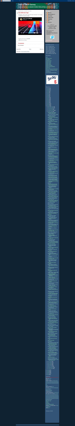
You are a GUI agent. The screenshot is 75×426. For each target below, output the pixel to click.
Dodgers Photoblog (49, 65)
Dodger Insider (48, 63)
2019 (48, 96)
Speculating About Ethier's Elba (52, 147)
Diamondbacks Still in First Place (52, 297)
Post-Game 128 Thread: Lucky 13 (53, 209)
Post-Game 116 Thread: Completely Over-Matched (53, 349)
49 (52, 398)
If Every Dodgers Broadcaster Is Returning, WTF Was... (53, 126)
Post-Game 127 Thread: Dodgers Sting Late (52, 216)
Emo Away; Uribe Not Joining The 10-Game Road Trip (53, 293)
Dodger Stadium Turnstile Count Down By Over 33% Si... (53, 265)
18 (54, 381)
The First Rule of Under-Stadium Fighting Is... (52, 193)
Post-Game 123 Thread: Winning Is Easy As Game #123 (53, 254)
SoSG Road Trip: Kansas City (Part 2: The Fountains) (53, 220)
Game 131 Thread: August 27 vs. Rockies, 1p (53, 165)
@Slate (47, 401)
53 (56, 398)
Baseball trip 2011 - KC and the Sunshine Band (53, 189)
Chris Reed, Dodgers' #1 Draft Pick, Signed (53, 326)
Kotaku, (21, 14)
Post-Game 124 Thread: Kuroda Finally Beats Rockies (52, 245)
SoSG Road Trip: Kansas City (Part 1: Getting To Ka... (53, 224)
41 (56, 397)
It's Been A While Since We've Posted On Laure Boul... (53, 321)
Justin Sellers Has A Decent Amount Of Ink (52, 307)
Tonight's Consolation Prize (52, 358)
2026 (48, 88)
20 (56, 381)
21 (57, 381)
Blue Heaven (48, 59)
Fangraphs (47, 403)
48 (51, 398)
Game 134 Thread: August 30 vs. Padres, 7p (53, 130)
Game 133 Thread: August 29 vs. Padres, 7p (53, 145)
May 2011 (50, 363)
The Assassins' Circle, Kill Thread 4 (52, 256)
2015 (48, 101)
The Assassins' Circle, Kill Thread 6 (52, 226)
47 (50, 398)
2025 (48, 89)
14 (50, 381)
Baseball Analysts (49, 399)
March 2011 (50, 366)
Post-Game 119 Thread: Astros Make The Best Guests (53, 302)
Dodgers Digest (48, 61)
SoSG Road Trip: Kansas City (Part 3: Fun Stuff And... (53, 213)
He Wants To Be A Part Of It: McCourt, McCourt (53, 277)
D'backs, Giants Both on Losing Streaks (52, 233)
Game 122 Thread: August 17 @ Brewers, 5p (53, 267)
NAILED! (49, 182)
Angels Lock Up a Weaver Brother (52, 228)
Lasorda (50, 27)
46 (49, 398)
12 (48, 381)
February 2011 (50, 367)
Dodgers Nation (48, 64)
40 (55, 397)
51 (54, 398)
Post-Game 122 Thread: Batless (52, 263)
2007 (48, 373)
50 (53, 398)
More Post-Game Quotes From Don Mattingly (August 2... (53, 132)
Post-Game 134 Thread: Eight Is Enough (53, 128)
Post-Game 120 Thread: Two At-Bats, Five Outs (53, 285)
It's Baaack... (50, 341)
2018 (48, 97)
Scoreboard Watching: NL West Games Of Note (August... (52, 186)
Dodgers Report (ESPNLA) (50, 66)
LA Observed (48, 406)
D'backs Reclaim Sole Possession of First (51, 335)
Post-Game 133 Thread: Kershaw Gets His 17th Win (53, 141)
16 (52, 381)
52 (55, 398)
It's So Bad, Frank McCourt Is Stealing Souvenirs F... (53, 347)
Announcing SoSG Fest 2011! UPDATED (53, 181)
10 (46, 381)
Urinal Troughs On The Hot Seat (52, 338)
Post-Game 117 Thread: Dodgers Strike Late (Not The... (52, 318)
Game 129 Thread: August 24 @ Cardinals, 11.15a (53, 205)
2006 (48, 374)
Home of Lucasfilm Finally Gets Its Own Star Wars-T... (53, 352)
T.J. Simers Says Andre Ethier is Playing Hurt (53, 160)
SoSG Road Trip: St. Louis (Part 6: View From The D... (53, 167)
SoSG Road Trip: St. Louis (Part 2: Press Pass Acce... (53, 191)
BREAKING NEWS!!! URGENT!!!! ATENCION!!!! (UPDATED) (53, 275)
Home (30, 49)
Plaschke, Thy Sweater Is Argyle (51, 70)
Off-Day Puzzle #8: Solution (52, 333)
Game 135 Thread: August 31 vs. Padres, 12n (53, 120)
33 (48, 397)
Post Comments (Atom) (25, 51)
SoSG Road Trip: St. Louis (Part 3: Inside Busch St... (53, 184)
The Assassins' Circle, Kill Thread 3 (52, 271)
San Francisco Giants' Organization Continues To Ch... (53, 124)
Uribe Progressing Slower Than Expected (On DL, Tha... (53, 343)
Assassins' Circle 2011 (51, 316)
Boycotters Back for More (52, 327)
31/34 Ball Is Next (51, 154)
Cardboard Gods (48, 60)
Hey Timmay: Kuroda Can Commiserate (52, 251)
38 (53, 397)
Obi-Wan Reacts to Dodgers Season (52, 122)
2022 (48, 93)
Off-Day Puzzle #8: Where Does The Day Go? (52, 345)
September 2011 (51, 110)
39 (54, 397)
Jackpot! (49, 269)
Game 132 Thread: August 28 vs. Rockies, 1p (53, 158)
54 (57, 398)
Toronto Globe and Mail (50, 404)
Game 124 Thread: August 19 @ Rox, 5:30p (53, 248)
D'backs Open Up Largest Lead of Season (53, 153)
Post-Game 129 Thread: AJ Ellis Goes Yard (52, 199)
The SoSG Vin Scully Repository (52, 32)
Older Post (41, 49)
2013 (48, 103)
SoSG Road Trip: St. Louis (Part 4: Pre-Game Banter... (53, 177)
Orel (48, 20)
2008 (48, 372)
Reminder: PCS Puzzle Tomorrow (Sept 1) (52, 116)
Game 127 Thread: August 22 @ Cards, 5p (53, 222)
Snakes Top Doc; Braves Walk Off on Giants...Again (53, 272)
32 (47, 397)
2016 (48, 100)
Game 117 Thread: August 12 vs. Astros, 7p (53, 323)
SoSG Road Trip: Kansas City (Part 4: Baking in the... (53, 207)
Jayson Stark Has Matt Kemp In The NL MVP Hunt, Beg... (53, 242)
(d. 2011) (54, 28)
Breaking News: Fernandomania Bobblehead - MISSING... (53, 329)
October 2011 (50, 109)
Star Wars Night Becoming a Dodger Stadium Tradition (52, 179)
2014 (48, 102)
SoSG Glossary (49, 31)
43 (46, 398)
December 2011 (51, 106)
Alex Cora (49, 12)
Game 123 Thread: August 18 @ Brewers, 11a (53, 258)
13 (49, 381)
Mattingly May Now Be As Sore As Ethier (52, 151)
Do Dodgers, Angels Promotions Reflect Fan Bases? (52, 235)
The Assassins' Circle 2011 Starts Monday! (52, 332)
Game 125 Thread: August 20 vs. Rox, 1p (53, 238)
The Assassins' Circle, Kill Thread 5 (52, 250)
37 (52, 397)
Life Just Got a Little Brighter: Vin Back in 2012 (53, 171)
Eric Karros (50, 28)
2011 (48, 105)
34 (46, 384)
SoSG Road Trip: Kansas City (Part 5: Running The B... (53, 197)
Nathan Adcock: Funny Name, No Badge (53, 118)
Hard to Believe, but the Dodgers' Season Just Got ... (53, 289)
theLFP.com (48, 67)
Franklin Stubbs (50, 17)
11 (47, 381)
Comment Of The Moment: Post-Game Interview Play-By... (53, 300)
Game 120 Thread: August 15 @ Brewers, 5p (53, 292)
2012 (48, 104)
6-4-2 (47, 57)
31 (46, 397)
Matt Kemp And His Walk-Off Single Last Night (53, 315)
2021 (48, 94)
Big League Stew (49, 58)
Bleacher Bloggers (49, 390)
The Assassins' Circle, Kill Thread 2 (52, 281)
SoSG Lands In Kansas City (52, 231)
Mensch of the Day (51, 340)
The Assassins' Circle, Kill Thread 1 (52, 295)
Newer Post (19, 49)
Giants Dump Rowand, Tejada (53, 114)
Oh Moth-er (50, 214)
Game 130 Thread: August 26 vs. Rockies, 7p (53, 173)
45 (48, 398)
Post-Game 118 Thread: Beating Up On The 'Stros (52, 311)
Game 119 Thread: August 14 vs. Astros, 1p (53, 304)
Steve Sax (50, 22)
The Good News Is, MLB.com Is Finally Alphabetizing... (53, 201)
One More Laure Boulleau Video (52, 309)
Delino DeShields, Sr (51, 14)
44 (47, 398)
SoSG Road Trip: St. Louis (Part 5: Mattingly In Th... (52, 175)
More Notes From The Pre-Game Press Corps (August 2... (53, 139)
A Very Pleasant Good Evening (51, 72)
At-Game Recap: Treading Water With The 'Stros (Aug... (52, 260)
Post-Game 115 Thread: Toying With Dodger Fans (53, 359)
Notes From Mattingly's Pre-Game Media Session (52, 143)
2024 (48, 90)
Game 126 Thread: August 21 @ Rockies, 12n (53, 230)
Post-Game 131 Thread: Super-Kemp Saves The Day (52, 162)
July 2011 (50, 361)
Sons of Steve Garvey (27, 4)
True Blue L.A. (48, 71)
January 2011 (50, 368)
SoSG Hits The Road (51, 243)
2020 (48, 95)
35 (50, 397)
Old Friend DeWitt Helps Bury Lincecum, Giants (53, 137)
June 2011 (50, 362)
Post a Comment (21, 45)
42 (57, 397)
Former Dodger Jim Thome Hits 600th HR (52, 287)
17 (53, 381)
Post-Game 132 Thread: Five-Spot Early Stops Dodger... (53, 156)
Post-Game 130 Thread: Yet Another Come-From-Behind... (52, 169)
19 (55, 381)
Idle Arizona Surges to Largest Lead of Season (53, 283)
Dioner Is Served (50, 203)
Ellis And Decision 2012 (52, 324)
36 (51, 397)
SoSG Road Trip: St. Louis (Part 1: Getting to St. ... (52, 195)
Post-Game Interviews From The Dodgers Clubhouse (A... (52, 134)
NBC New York (48, 400)
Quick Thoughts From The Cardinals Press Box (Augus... (52, 218)
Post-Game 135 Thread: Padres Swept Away (52, 113)
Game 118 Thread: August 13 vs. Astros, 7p (53, 313)
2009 (48, 371)
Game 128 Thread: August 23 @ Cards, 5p (53, 211)
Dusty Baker (50, 15)
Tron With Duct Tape (23, 12)
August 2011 (50, 111)
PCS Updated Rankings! (52, 305)
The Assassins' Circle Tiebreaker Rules (51, 240)
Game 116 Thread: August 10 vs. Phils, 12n (53, 351)
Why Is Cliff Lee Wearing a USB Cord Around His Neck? (52, 355)
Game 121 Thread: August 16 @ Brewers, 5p (53, 279)
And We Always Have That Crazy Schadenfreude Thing (53, 149)
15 (51, 381)
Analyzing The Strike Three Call (52, 337)
